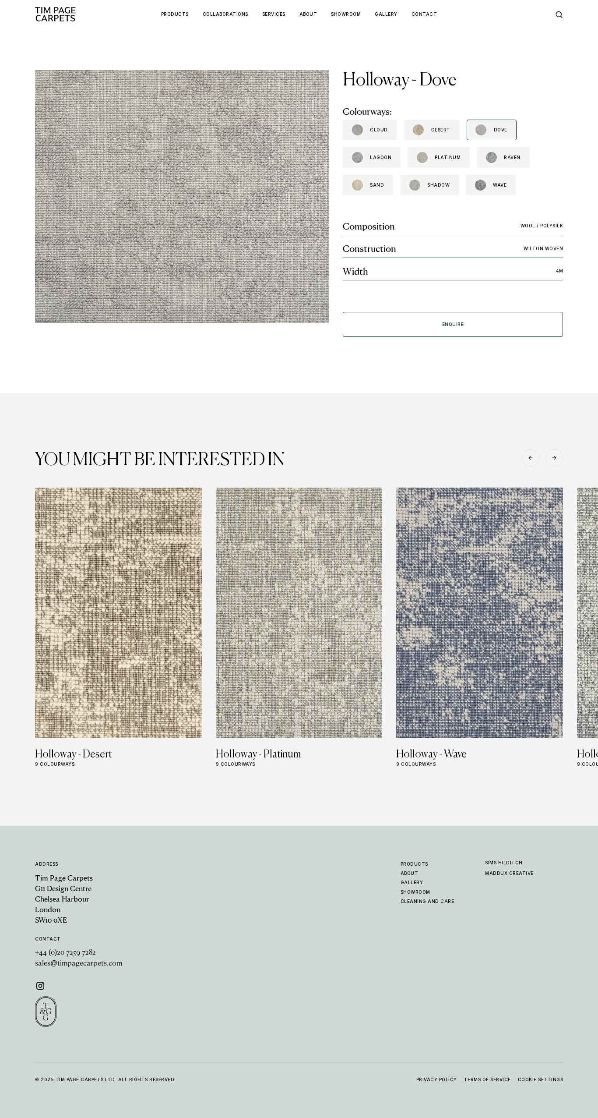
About (410, 873)
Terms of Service (487, 1079)
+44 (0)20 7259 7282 (65, 952)
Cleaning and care (427, 901)
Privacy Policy (436, 1079)
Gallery (412, 882)
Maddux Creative (509, 873)
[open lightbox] (182, 196)
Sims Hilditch (504, 862)
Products (414, 864)
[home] (72, 14)
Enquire (453, 324)
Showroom (415, 892)
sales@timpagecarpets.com (78, 963)
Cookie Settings (540, 1079)
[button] (530, 458)
